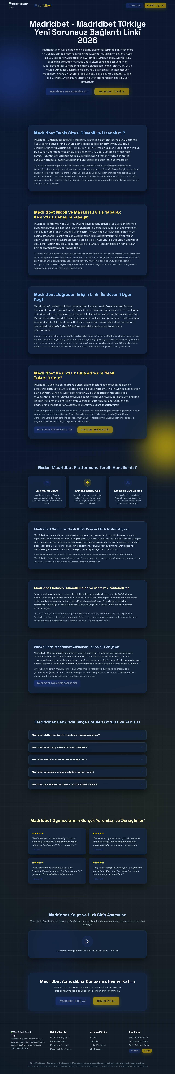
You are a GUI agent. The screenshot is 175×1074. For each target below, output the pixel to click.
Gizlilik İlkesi (95, 1041)
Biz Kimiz (93, 1037)
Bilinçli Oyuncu (96, 1049)
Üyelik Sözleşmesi (98, 1045)
